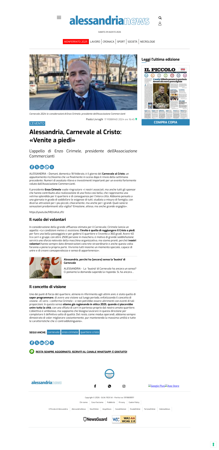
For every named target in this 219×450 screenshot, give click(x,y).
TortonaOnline (150, 409)
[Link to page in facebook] (32, 167)
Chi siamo (84, 402)
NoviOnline (94, 409)
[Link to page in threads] (52, 167)
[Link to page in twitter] (37, 167)
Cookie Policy (134, 402)
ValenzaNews (164, 409)
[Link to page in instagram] (124, 386)
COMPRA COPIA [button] (165, 122)
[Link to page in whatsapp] (47, 167)
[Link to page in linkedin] (42, 167)
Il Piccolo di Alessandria (58, 409)
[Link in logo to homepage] (109, 22)
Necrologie (147, 41)
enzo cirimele (70, 332)
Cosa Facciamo (97, 402)
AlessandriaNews (79, 409)
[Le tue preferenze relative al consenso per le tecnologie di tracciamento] (213, 444)
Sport (121, 41)
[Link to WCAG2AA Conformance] (123, 419)
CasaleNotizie (121, 409)
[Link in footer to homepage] (109, 374)
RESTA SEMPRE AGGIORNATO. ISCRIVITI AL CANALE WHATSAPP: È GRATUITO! (81, 352)
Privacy (122, 402)
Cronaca (108, 41)
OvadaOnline (135, 409)
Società (132, 41)
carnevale (54, 332)
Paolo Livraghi (94, 119)
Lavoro (95, 41)
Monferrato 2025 (75, 41)
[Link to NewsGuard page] (96, 419)
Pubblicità (111, 402)
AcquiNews (107, 409)
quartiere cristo (89, 332)
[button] (160, 18)
